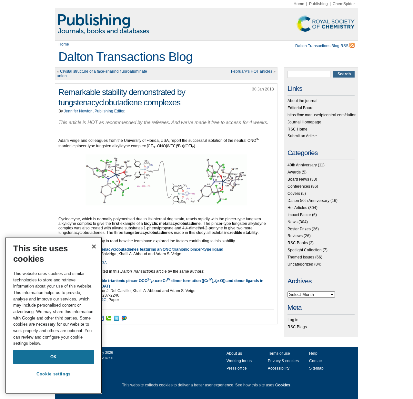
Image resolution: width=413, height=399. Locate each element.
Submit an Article (302, 136)
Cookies (282, 385)
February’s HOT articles (251, 71)
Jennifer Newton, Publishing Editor (94, 111)
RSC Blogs (297, 327)
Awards (294, 172)
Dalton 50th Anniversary (308, 200)
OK (53, 356)
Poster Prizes (299, 229)
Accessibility (278, 368)
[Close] (94, 246)
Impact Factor (299, 215)
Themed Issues (300, 257)
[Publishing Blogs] (206, 24)
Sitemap (316, 368)
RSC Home (297, 129)
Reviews (295, 236)
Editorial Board (300, 108)
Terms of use (279, 353)
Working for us (239, 361)
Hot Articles (297, 207)
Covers (293, 193)
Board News (298, 179)
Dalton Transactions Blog (125, 57)
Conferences (298, 186)
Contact (316, 361)
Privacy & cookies (283, 361)
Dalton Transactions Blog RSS (322, 46)
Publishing (318, 4)
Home (299, 4)
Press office (237, 368)
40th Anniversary (302, 165)
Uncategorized (300, 264)
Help (313, 353)
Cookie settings (53, 374)
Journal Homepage (304, 122)
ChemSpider (344, 4)
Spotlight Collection (304, 250)
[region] (53, 315)
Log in (292, 320)
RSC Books (297, 243)
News (292, 222)
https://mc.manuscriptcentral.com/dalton (322, 115)
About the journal (302, 101)
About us (234, 353)
